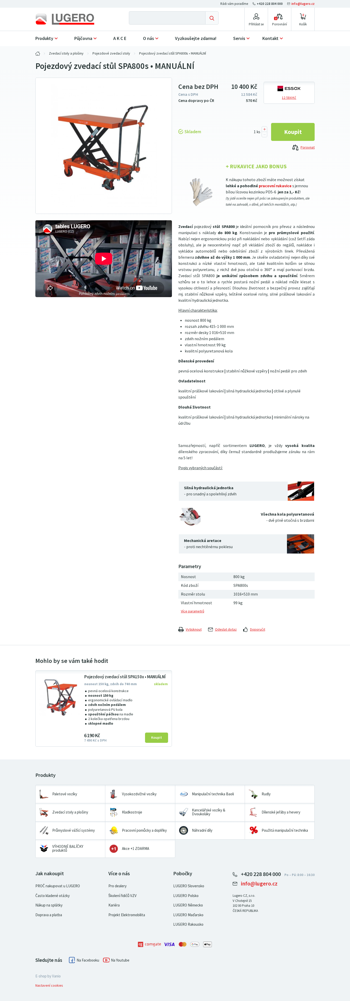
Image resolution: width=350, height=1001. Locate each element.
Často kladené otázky (52, 895)
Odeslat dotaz (226, 629)
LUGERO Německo (188, 905)
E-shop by (48, 976)
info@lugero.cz (303, 4)
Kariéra (114, 905)
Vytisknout (194, 629)
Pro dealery (117, 886)
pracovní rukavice (275, 186)
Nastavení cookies (49, 985)
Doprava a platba (48, 914)
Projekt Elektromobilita (126, 914)
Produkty (44, 38)
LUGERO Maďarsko (188, 914)
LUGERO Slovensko (188, 886)
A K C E (119, 38)
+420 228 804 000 (269, 4)
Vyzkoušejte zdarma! (196, 38)
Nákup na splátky (49, 905)
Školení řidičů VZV (122, 895)
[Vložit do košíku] (293, 132)
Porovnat (308, 147)
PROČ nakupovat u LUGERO (57, 886)
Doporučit (257, 629)
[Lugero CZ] (37, 53)
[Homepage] (69, 19)
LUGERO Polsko (186, 895)
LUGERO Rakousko (188, 924)
